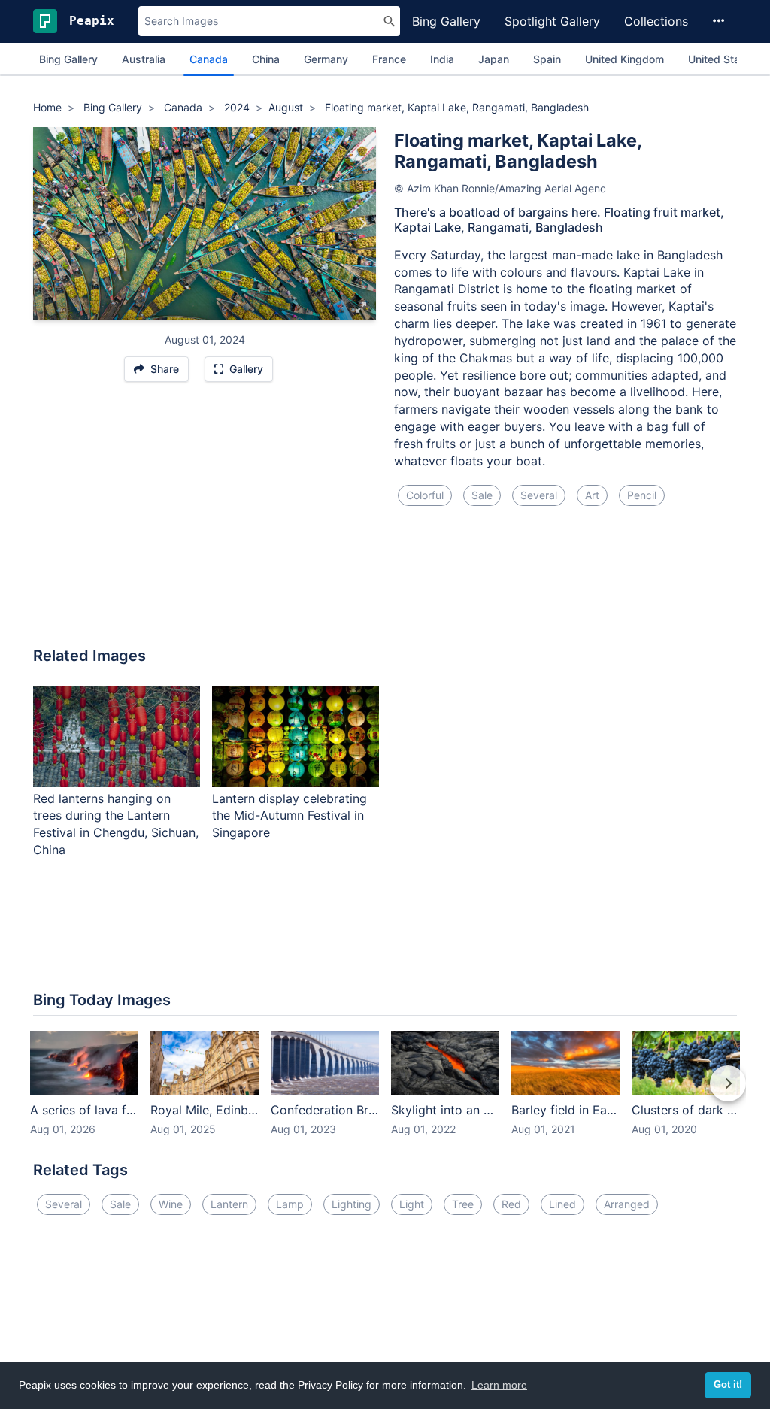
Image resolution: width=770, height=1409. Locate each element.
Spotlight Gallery (552, 21)
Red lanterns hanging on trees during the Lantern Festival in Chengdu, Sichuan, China (116, 824)
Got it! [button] (728, 1385)
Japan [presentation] (493, 59)
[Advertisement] (385, 586)
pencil (641, 495)
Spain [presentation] (547, 59)
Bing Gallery (446, 21)
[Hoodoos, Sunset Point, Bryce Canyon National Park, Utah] (47, 223)
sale (482, 495)
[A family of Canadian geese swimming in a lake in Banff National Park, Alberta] (362, 223)
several (538, 495)
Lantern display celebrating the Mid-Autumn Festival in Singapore (289, 816)
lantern (229, 1204)
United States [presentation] (722, 59)
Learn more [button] (499, 1385)
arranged (627, 1204)
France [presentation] (389, 59)
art (592, 495)
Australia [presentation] (143, 59)
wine (171, 1204)
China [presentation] (266, 59)
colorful (425, 495)
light (411, 1204)
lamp (290, 1204)
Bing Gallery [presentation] (68, 59)
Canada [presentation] (208, 59)
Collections (656, 21)
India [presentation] (442, 59)
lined (562, 1204)
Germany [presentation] (326, 59)
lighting (351, 1204)
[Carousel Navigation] (385, 1093)
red (511, 1204)
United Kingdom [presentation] (624, 59)
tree (463, 1204)
